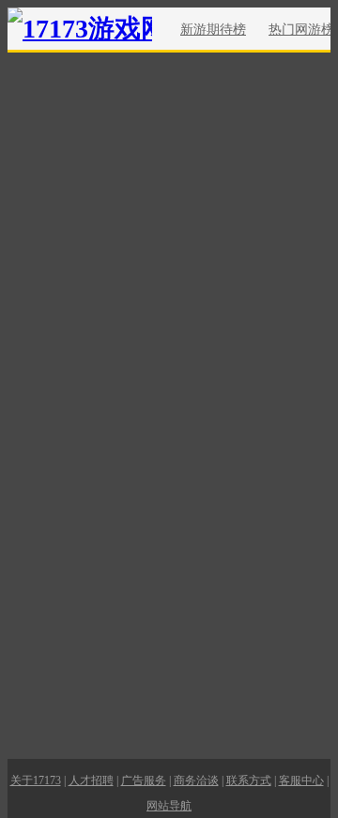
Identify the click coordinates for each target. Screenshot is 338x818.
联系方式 (248, 780)
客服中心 (301, 780)
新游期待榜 (213, 30)
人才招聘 (91, 780)
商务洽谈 (196, 780)
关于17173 (35, 780)
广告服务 (143, 780)
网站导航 (169, 805)
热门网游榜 (301, 30)
